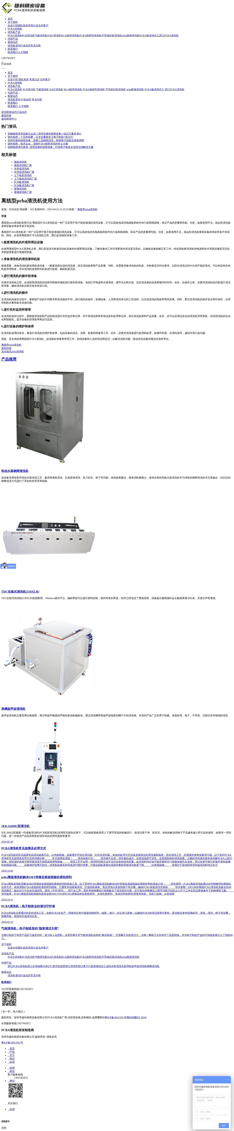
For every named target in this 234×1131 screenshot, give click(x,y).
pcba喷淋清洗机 (130, 35)
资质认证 (33, 25)
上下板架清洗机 (23, 175)
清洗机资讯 (14, 45)
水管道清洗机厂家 (24, 172)
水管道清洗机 (21, 168)
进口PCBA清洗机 (169, 35)
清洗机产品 (14, 32)
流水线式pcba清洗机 (12, 351)
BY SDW (142, 1017)
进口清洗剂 (71, 966)
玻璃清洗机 (20, 188)
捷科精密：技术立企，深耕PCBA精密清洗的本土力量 (38, 143)
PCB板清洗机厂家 (24, 185)
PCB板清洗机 (21, 182)
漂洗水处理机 (123, 966)
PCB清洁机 (28, 35)
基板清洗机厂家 (23, 165)
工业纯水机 (109, 966)
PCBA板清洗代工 (149, 35)
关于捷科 (13, 22)
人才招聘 (23, 52)
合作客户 (43, 25)
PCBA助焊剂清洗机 (90, 35)
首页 (10, 18)
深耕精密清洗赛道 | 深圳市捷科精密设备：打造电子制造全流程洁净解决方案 (50, 147)
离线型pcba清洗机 (87, 209)
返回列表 (6, 115)
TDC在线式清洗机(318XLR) (20, 591)
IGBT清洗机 (54, 35)
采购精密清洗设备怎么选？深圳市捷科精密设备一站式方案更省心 (45, 133)
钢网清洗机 (153, 966)
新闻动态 (13, 42)
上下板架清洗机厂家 (25, 178)
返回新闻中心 (9, 118)
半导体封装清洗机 (112, 35)
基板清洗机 (20, 162)
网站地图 (132, 1017)
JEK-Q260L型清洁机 (15, 826)
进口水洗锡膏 (35, 966)
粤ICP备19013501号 (116, 1017)
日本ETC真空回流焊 (54, 966)
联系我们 (13, 49)
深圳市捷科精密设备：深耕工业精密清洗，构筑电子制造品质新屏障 (46, 140)
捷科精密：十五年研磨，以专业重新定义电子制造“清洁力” (41, 137)
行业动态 (25, 45)
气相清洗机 (41, 35)
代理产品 (13, 39)
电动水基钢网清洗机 (14, 471)
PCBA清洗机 (15, 28)
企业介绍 (13, 25)
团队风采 (23, 25)
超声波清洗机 (139, 966)
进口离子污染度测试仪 (90, 966)
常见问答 (36, 45)
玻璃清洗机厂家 (23, 192)
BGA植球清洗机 (70, 35)
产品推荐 (9, 359)
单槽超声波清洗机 (13, 708)
